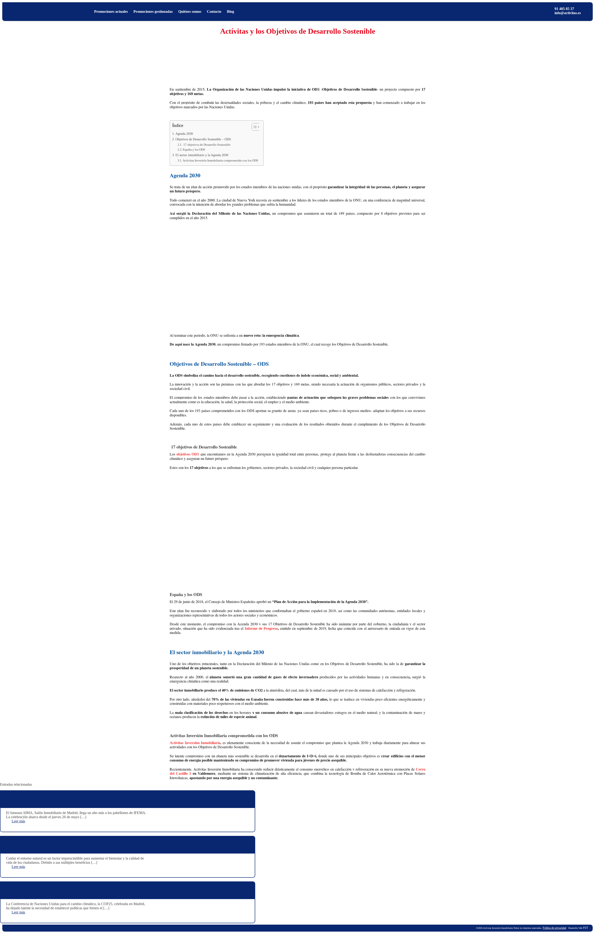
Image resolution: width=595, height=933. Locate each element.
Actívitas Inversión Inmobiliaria (195, 743)
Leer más (18, 821)
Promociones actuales (111, 11)
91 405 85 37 (564, 9)
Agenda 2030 (184, 133)
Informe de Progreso (261, 628)
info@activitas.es (568, 13)
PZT (585, 928)
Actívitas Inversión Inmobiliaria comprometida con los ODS (221, 160)
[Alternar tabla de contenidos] (253, 127)
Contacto (214, 11)
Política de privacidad (554, 928)
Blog (230, 11)
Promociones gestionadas (153, 11)
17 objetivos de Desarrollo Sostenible (207, 144)
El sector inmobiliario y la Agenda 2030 (202, 155)
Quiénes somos (189, 11)
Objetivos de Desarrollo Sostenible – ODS (203, 139)
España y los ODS (194, 149)
